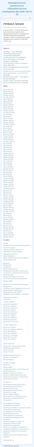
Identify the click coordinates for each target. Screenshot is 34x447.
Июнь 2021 (6, 145)
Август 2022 (6, 126)
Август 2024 (6, 99)
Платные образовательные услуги (13, 276)
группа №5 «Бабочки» (9, 331)
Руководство (7, 267)
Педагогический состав (10, 269)
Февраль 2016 (7, 207)
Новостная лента (8, 440)
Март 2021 (6, 151)
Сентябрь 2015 (7, 211)
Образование (7, 265)
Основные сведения (9, 247)
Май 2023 (6, 116)
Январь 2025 (7, 91)
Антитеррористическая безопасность (14, 384)
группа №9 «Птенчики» (10, 337)
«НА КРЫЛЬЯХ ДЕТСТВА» (11, 57)
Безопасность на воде (9, 392)
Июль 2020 (6, 163)
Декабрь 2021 (7, 138)
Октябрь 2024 (7, 95)
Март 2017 (6, 194)
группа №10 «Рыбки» (9, 339)
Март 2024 (6, 103)
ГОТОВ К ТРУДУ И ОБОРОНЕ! (12, 81)
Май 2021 (6, 147)
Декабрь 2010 (7, 236)
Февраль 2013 (7, 235)
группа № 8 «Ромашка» (10, 317)
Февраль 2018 (7, 184)
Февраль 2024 (7, 105)
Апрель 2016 (7, 203)
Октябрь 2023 (7, 110)
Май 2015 (6, 215)
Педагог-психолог (8, 352)
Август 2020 (6, 161)
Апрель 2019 (7, 176)
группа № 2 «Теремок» (10, 306)
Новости (24, 27)
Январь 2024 (7, 107)
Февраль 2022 (7, 134)
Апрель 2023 (7, 118)
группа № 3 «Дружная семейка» (12, 329)
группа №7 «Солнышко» (10, 335)
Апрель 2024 (7, 101)
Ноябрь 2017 (7, 186)
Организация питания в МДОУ (12, 292)
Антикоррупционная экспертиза (12, 411)
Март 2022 (6, 132)
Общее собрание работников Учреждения (15, 258)
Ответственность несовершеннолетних (14, 396)
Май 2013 (6, 231)
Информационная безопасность (13, 390)
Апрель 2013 (7, 233)
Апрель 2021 (7, 149)
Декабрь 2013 (7, 227)
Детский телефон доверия (11, 394)
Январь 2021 (7, 155)
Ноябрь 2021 (7, 140)
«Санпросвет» (7, 400)
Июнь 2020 (6, 165)
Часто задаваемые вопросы (11, 403)
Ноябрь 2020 (7, 159)
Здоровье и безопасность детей (12, 373)
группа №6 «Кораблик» (10, 333)
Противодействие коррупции (11, 405)
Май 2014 (6, 223)
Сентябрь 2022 (7, 124)
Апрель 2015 (7, 217)
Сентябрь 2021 (7, 141)
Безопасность (7, 382)
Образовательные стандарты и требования (16, 294)
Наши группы (7, 299)
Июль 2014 (6, 221)
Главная (5, 243)
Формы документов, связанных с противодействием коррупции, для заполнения (13, 417)
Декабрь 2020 (7, 157)
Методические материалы (11, 413)
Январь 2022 (7, 136)
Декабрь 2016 (7, 198)
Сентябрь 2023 (7, 112)
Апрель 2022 (7, 130)
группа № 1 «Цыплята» (10, 304)
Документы (6, 263)
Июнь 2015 (6, 213)
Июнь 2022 (6, 128)
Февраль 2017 (7, 196)
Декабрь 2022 (7, 122)
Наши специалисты (9, 343)
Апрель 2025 (7, 89)
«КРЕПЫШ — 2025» (9, 51)
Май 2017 (6, 192)
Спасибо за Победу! (9, 363)
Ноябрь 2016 (7, 200)
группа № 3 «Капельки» (10, 308)
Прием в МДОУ (7, 367)
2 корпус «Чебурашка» (10, 325)
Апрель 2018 (7, 182)
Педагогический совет (9, 260)
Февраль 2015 (7, 219)
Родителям (6, 364)
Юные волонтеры (8, 359)
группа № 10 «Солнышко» (11, 321)
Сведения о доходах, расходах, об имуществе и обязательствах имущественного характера (13, 423)
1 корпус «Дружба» (9, 301)
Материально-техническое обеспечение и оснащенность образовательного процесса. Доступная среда (16, 272)
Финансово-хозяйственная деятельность (15, 278)
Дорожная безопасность (10, 388)
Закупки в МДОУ (8, 281)
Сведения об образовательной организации (16, 245)
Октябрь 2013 (7, 229)
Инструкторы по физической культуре (14, 346)
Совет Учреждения (9, 256)
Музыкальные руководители (11, 348)
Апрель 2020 (7, 167)
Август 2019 (6, 171)
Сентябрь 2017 (7, 188)
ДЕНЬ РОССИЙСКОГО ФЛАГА (12, 82)
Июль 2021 (6, 143)
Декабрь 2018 (7, 180)
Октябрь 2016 (7, 202)
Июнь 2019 (6, 174)
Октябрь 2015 (7, 209)
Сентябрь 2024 (7, 97)
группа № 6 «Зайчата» (10, 314)
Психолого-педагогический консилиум (14, 375)
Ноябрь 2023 (7, 108)
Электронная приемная (10, 297)
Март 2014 (6, 225)
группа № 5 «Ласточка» (10, 312)
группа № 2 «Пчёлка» (9, 327)
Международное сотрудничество (13, 290)
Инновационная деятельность (12, 355)
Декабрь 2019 (7, 169)
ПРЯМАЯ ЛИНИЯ (13, 24)
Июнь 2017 (6, 190)
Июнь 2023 (6, 114)
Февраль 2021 (7, 153)
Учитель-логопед (8, 350)
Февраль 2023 (7, 120)
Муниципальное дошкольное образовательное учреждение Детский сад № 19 (17, 9)
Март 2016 (6, 205)
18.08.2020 (14, 27)
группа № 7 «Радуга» (9, 315)
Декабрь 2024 (7, 93)
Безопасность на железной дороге (13, 398)
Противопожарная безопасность (13, 386)
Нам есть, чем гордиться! (10, 357)
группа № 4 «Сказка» (9, 310)
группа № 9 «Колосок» (10, 319)
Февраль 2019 (7, 178)
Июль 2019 (6, 172)
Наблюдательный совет (10, 254)
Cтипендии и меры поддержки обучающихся (16, 288)
